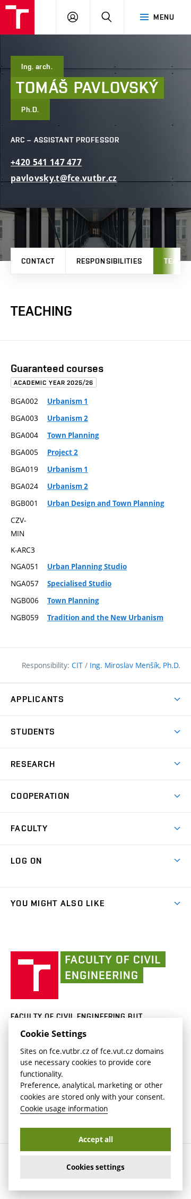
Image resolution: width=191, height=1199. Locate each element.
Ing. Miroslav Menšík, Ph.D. (135, 665)
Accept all (96, 1139)
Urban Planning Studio (87, 566)
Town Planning (73, 435)
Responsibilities (109, 261)
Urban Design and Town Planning (105, 503)
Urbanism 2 (67, 418)
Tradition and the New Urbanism (105, 617)
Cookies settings (95, 1167)
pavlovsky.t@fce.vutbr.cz (64, 178)
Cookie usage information (64, 1108)
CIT (78, 665)
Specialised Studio (79, 583)
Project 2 (62, 452)
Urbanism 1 (67, 401)
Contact (38, 261)
